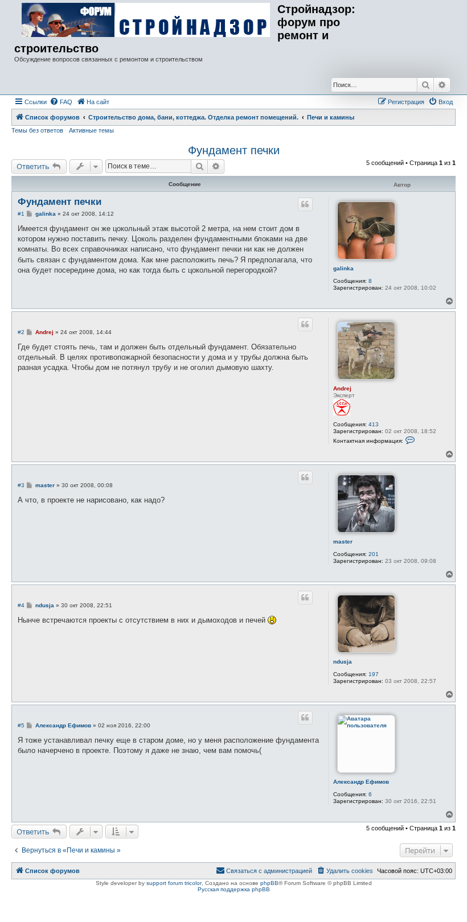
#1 (21, 214)
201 (373, 554)
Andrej (342, 388)
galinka (343, 268)
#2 (21, 332)
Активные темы (91, 130)
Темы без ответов (37, 130)
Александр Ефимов (361, 782)
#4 (21, 605)
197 (373, 674)
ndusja (342, 661)
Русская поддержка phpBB (234, 889)
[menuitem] (61, 102)
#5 (21, 725)
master (343, 541)
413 (373, 424)
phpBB (269, 883)
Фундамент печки (234, 150)
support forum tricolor (174, 883)
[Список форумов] (145, 20)
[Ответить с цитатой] (305, 204)
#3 (21, 485)
